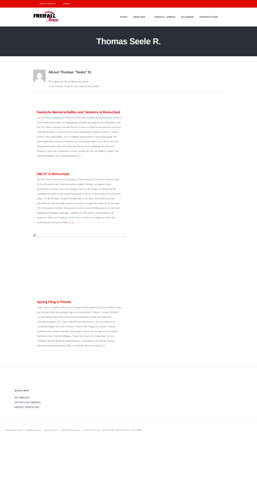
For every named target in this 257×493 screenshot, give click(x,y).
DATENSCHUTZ (122, 430)
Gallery (83, 264)
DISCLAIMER (136, 430)
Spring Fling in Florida (75, 264)
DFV (56, 430)
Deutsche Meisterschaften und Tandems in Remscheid (78, 112)
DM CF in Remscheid (53, 174)
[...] (78, 156)
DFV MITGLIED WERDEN (27, 402)
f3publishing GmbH (14, 430)
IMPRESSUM (108, 430)
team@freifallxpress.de (70, 430)
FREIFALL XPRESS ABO (26, 407)
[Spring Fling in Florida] (79, 264)
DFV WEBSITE (21, 397)
